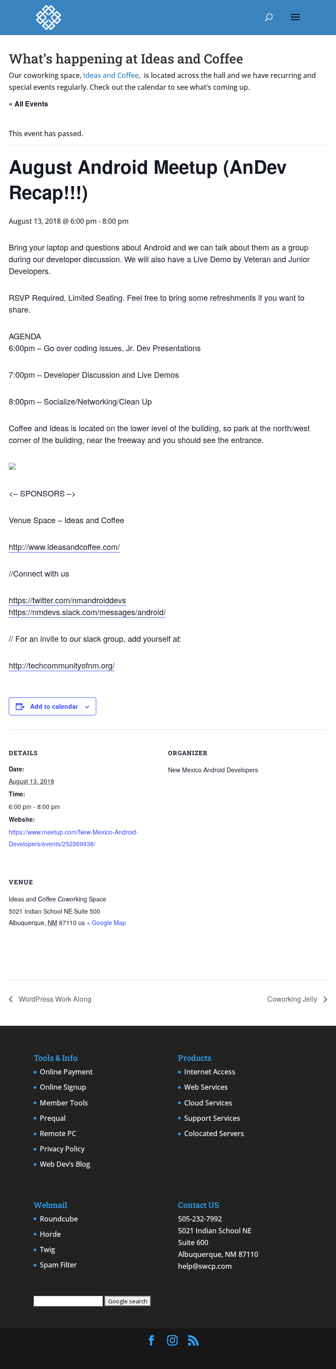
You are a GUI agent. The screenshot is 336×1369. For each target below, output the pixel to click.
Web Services (206, 1087)
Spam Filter (58, 1265)
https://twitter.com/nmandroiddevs (67, 599)
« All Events (28, 104)
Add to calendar (54, 706)
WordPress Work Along (54, 999)
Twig (47, 1249)
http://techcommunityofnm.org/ (62, 665)
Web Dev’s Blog (65, 1164)
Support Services (212, 1118)
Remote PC (58, 1133)
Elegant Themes (146, 1356)
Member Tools (64, 1103)
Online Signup (63, 1087)
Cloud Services (208, 1103)
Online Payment (66, 1072)
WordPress (241, 1356)
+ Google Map (106, 922)
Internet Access (209, 1072)
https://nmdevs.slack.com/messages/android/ (87, 611)
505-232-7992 (200, 1219)
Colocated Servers (214, 1133)
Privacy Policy (62, 1149)
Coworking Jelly (293, 999)
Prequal (53, 1118)
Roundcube (59, 1219)
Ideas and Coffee (111, 75)
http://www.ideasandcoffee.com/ (64, 546)
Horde (50, 1234)
